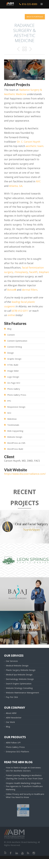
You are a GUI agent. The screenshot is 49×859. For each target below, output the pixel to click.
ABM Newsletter (14, 717)
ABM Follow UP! (13, 742)
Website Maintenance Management (22, 692)
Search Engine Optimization (18, 683)
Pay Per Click (12, 697)
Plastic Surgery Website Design (20, 670)
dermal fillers (29, 289)
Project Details (32, 531)
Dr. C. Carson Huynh (28, 141)
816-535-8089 (29, 4)
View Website (15, 531)
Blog (8, 726)
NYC (38, 181)
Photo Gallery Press (15, 747)
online (11, 315)
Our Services (12, 661)
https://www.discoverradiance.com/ (25, 473)
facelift (33, 272)
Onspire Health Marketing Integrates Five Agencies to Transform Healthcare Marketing (24, 786)
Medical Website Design (17, 665)
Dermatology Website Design (20, 679)
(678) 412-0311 (20, 310)
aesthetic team (34, 146)
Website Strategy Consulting (19, 688)
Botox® (11, 289)
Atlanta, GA (15, 186)
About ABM (11, 713)
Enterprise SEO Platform (17, 751)
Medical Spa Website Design (19, 674)
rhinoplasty (21, 272)
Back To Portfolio (35, 17)
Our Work (10, 722)
